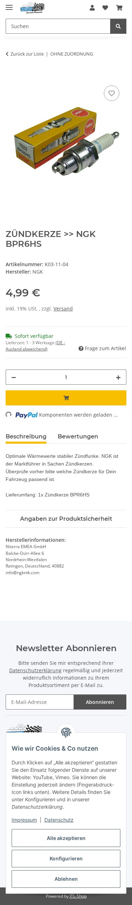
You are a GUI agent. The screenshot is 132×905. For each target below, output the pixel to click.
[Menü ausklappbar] (9, 4)
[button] (92, 8)
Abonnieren (100, 702)
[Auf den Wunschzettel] (111, 93)
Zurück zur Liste (27, 54)
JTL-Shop (78, 896)
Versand (63, 308)
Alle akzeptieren (66, 838)
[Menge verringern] (13, 377)
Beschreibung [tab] (26, 436)
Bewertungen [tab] (78, 436)
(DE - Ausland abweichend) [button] (35, 346)
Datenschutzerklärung (35, 670)
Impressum (24, 820)
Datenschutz (59, 820)
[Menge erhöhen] (118, 377)
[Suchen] (118, 26)
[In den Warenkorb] (11, 76)
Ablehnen (66, 879)
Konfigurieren (66, 858)
